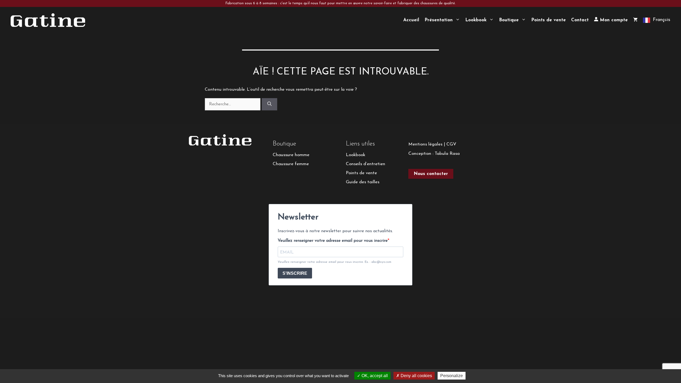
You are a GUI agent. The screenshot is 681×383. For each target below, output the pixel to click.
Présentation (439, 20)
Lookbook (476, 20)
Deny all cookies (416, 375)
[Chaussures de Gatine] (48, 20)
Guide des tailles (362, 182)
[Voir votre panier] (635, 20)
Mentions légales (425, 144)
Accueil (411, 20)
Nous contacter (431, 174)
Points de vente (548, 20)
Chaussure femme (291, 164)
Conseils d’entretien (365, 164)
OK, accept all (374, 375)
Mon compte (613, 20)
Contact (580, 20)
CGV (451, 144)
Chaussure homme (291, 155)
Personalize (451, 375)
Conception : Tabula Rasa (434, 153)
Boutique (509, 20)
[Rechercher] (269, 104)
